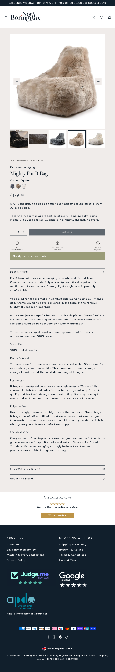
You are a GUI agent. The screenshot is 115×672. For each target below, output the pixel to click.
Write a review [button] (57, 515)
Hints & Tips (67, 560)
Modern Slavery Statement (25, 554)
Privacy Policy (16, 560)
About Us (13, 544)
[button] (5, 17)
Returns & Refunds (72, 549)
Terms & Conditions (72, 554)
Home (12, 161)
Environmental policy (21, 549)
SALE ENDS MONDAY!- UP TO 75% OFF (33, 2)
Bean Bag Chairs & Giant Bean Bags (30, 161)
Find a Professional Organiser (27, 613)
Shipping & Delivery (73, 544)
